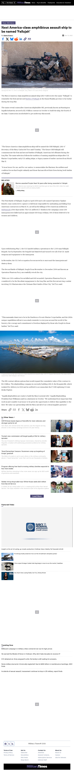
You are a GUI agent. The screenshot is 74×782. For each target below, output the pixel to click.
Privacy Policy (8, 752)
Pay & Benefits (41, 2)
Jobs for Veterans (60, 757)
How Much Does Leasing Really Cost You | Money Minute (30, 573)
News (33, 2)
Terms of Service (9, 755)
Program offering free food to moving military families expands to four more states (25, 467)
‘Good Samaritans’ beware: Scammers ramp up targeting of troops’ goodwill (23, 452)
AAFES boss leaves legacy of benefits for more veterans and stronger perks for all (23, 422)
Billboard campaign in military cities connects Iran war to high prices (26, 649)
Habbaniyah (6, 210)
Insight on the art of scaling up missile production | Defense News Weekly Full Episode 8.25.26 (32, 549)
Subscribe (24, 752)
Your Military (8, 23)
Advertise (41, 752)
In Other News (7, 417)
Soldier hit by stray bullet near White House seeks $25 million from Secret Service (23, 482)
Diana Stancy (8, 35)
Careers (57, 755)
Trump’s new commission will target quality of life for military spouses (23, 437)
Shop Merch (25, 760)
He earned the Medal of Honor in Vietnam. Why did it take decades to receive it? (30, 654)
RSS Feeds (24, 757)
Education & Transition (63, 2)
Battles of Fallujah (32, 99)
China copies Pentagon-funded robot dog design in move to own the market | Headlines (38, 563)
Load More (37, 496)
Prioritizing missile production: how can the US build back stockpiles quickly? (35, 554)
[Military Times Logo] (23, 3)
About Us (58, 752)
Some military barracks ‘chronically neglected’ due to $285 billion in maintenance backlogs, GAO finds (36, 665)
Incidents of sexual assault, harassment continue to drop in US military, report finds (31, 671)
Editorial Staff (42, 760)
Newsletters (25, 755)
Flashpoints (51, 2)
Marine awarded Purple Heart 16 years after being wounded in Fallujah (41, 183)
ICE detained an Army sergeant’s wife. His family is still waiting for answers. (29, 659)
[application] (36, 527)
